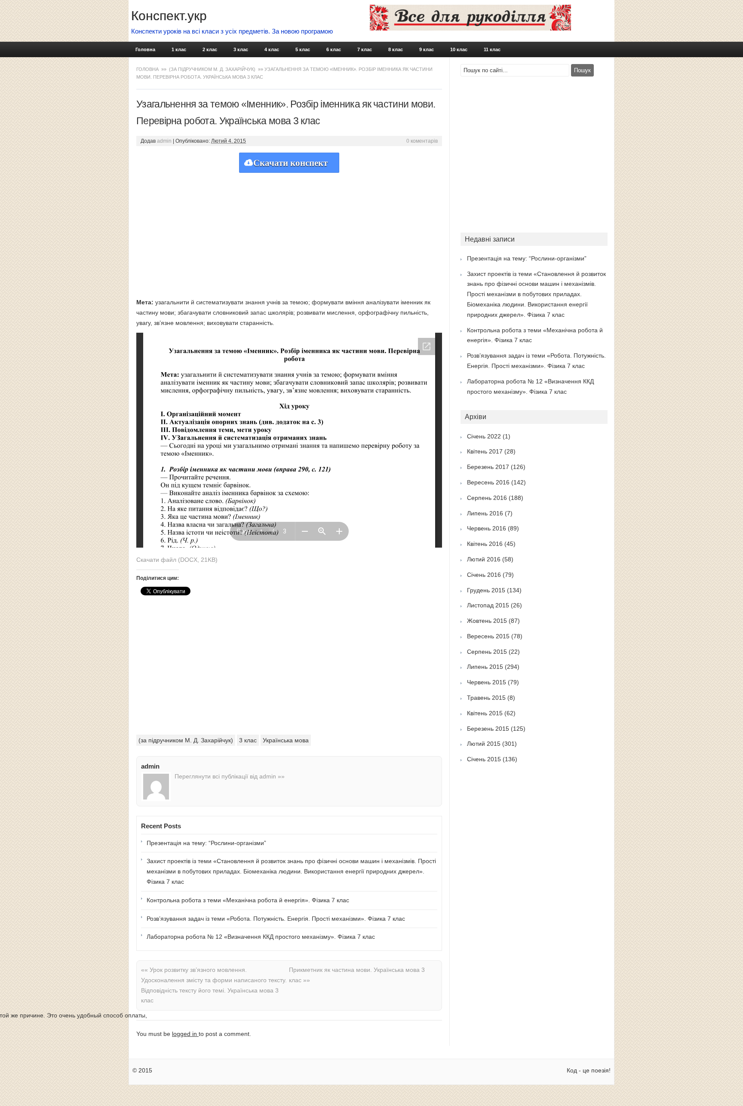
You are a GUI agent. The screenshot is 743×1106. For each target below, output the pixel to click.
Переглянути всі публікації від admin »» (230, 776)
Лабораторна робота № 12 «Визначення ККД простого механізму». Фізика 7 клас (261, 936)
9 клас (426, 49)
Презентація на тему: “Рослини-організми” (206, 842)
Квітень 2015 (485, 713)
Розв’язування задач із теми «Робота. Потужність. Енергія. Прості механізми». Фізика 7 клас (276, 918)
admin (164, 141)
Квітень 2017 (485, 451)
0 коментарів (422, 141)
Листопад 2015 (488, 605)
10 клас (458, 49)
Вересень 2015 (488, 636)
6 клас (333, 49)
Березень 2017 (488, 466)
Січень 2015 (484, 759)
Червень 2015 (486, 682)
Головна (145, 49)
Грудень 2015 (486, 590)
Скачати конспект (290, 163)
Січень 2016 (484, 574)
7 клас (364, 49)
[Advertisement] (289, 233)
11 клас (492, 49)
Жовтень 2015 (487, 620)
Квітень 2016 (485, 543)
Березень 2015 (488, 728)
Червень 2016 (486, 528)
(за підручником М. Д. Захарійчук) (212, 69)
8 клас (395, 49)
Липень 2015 (485, 666)
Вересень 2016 (488, 482)
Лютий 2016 (483, 559)
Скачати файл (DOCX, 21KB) (177, 559)
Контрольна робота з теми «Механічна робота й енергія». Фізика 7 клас (248, 900)
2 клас (210, 49)
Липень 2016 (485, 513)
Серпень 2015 (487, 651)
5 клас (302, 49)
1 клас (179, 49)
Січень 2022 (484, 436)
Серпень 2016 (487, 497)
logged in (185, 1033)
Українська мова (286, 740)
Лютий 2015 (483, 743)
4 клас (271, 49)
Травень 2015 (486, 697)
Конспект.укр (169, 16)
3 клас (240, 49)
